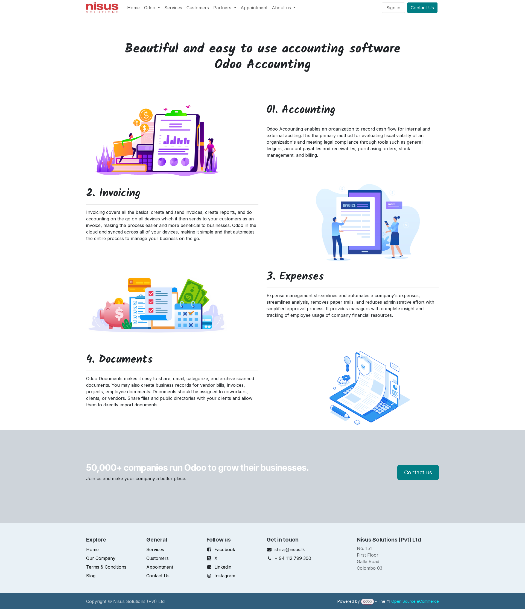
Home (92, 549)
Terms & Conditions (106, 567)
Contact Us (422, 7)
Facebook (224, 549)
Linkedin (222, 567)
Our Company (100, 558)
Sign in (393, 7)
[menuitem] (133, 7)
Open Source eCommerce (415, 601)
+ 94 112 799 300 (293, 558)
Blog (90, 575)
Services (155, 549)
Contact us (418, 472)
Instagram (224, 575)
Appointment (159, 567)
